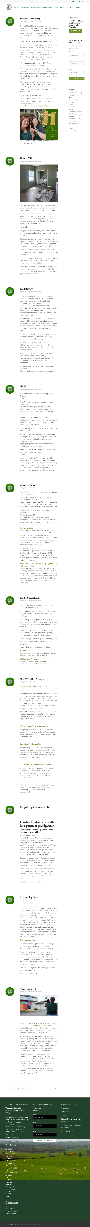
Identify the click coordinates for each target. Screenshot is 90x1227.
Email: (71, 52)
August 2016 (9, 1196)
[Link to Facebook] (76, 1)
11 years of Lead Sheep (30, 18)
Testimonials (73, 130)
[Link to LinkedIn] (83, 1)
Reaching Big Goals (29, 897)
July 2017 (8, 1194)
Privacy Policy (74, 123)
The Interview (26, 288)
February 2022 (10, 1161)
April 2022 (8, 1158)
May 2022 (8, 1156)
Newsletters (9, 1209)
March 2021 (9, 1170)
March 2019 (9, 1182)
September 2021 (11, 1168)
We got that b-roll (28, 988)
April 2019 (8, 1180)
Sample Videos (10, 1213)
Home (71, 104)
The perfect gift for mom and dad (35, 807)
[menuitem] (9, 7)
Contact (72, 102)
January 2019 (9, 1187)
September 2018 (11, 1189)
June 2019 (8, 1175)
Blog (22, 21)
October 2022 (10, 1154)
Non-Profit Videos (75, 111)
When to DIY (26, 158)
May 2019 (8, 1177)
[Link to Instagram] (79, 1)
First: (70, 60)
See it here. (39, 545)
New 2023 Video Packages (32, 679)
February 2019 (10, 1184)
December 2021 (11, 1165)
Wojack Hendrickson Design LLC (52, 1224)
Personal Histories (11, 1211)
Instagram (65, 1108)
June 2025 (9, 1149)
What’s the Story (27, 485)
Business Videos (74, 100)
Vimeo (63, 1115)
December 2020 (11, 1173)
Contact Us (75, 31)
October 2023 (10, 1151)
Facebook (65, 1112)
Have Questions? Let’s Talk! (30, 882)
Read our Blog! (67, 1131)
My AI (23, 386)
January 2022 (10, 1163)
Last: (70, 69)
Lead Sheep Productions (34, 21)
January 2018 (9, 1191)
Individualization (28, 706)
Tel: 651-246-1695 (11, 1138)
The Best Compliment (30, 597)
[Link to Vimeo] (73, 1)
